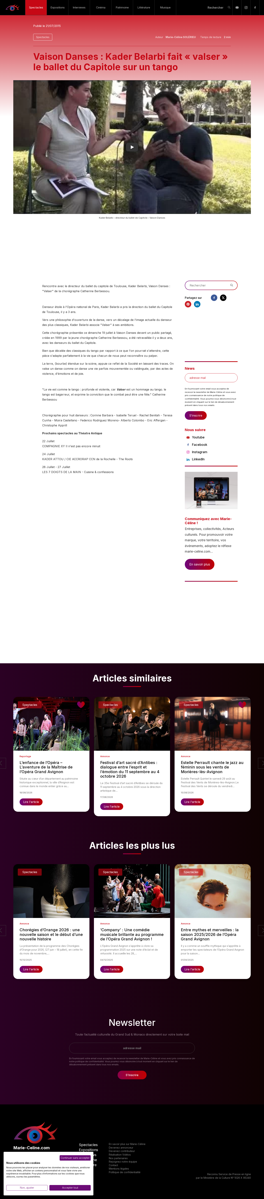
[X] (223, 298)
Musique (165, 7)
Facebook (199, 445)
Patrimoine (122, 7)
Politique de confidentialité (124, 1172)
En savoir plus (199, 564)
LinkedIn (198, 459)
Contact (113, 1165)
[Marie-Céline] (12, 7)
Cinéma (100, 7)
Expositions (57, 7)
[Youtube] (237, 7)
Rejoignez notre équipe (123, 1161)
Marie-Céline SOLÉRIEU (181, 37)
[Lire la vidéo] (132, 147)
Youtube (198, 437)
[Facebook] (255, 7)
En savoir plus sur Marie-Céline (127, 1144)
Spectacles (36, 7)
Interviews (79, 7)
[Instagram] (246, 7)
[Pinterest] (188, 304)
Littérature (143, 7)
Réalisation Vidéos (120, 1154)
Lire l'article (31, 802)
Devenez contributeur (122, 1151)
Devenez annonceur (121, 1147)
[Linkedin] (197, 304)
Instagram (199, 452)
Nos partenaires (118, 1158)
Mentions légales (119, 1168)
